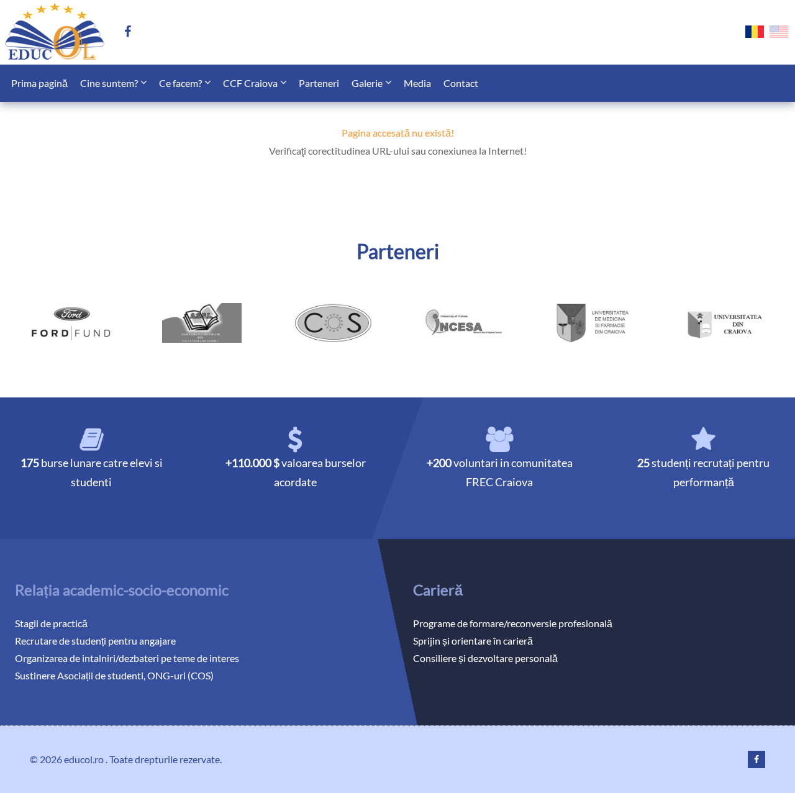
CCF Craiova (250, 83)
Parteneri (319, 83)
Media (417, 83)
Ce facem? (180, 83)
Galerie (367, 83)
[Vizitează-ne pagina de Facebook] (133, 32)
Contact (460, 83)
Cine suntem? (109, 83)
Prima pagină (39, 83)
